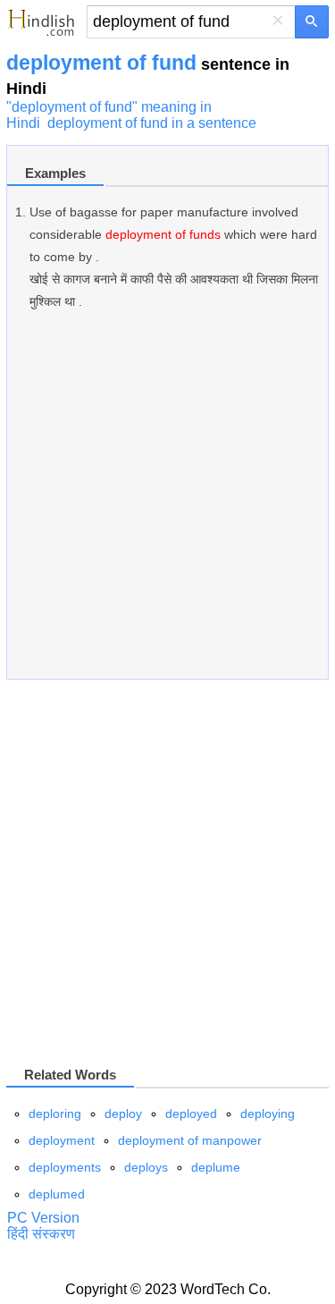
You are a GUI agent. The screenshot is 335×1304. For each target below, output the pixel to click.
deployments (65, 1167)
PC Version (43, 1217)
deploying (267, 1113)
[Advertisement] (167, 504)
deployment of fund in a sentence (151, 123)
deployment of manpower (190, 1140)
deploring (55, 1113)
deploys (146, 1167)
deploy (123, 1113)
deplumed (57, 1194)
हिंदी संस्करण (41, 1233)
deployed (191, 1113)
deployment (62, 1140)
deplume (215, 1167)
